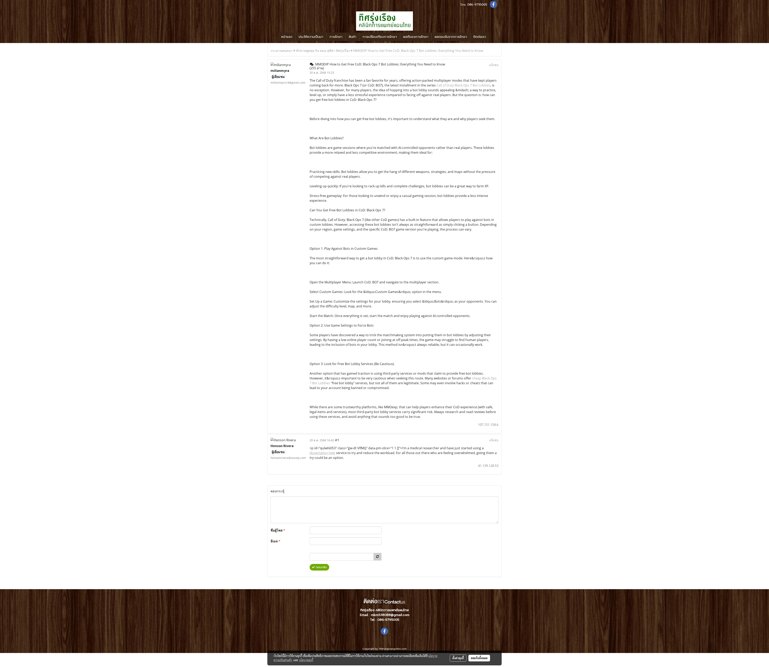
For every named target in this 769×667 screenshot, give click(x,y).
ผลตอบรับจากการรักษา (451, 36)
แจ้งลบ (493, 65)
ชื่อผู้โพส (278, 530)
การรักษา (335, 36)
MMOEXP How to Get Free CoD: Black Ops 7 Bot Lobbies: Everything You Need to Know (418, 50)
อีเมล (275, 541)
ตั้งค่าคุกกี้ (458, 658)
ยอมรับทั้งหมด (479, 658)
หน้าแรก (286, 36)
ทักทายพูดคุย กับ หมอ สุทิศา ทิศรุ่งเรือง (323, 50)
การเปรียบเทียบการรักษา (379, 36)
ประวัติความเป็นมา (311, 36)
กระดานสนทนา (282, 50)
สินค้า (352, 36)
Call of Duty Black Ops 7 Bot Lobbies (463, 85)
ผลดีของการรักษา (415, 36)
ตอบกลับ (321, 567)
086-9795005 (477, 4)
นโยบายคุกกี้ (306, 660)
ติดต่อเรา (479, 36)
